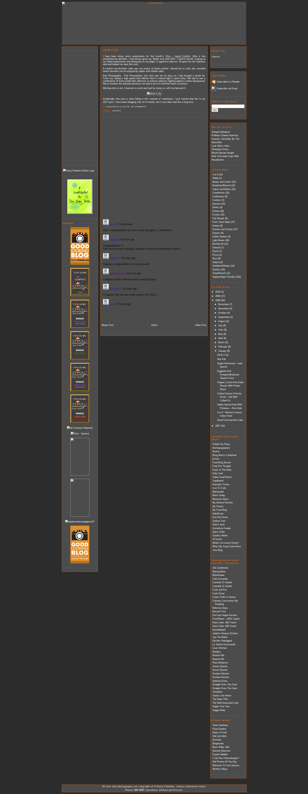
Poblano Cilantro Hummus (225, 135)
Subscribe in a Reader (228, 81)
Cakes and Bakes (221, 189)
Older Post (200, 325)
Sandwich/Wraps (221, 265)
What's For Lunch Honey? (225, 543)
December (223, 304)
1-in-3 (215, 174)
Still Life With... (220, 736)
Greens (216, 233)
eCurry (215, 458)
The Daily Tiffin (220, 699)
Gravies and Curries (222, 229)
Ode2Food (217, 513)
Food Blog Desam (221, 462)
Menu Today (218, 495)
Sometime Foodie (221, 528)
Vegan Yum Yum (221, 706)
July (220, 325)
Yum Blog (217, 550)
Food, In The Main (221, 469)
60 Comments (138, 107)
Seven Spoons (220, 666)
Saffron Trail (218, 521)
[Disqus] (154, 168)
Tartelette (217, 691)
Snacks (216, 269)
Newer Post (108, 325)
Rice (214, 258)
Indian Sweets (219, 236)
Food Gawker (219, 729)
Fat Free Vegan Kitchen (224, 615)
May (220, 334)
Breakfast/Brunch (221, 185)
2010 (218, 291)
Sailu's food (218, 524)
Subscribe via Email (227, 88)
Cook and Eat (219, 589)
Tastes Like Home (221, 695)
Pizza (215, 255)
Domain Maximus (221, 750)
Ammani (216, 739)
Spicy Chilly (218, 531)
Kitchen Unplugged (222, 640)
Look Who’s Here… (222, 146)
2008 (218, 300)
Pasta (215, 251)
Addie (215, 178)
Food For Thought (221, 466)
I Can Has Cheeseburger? (225, 758)
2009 (218, 296)
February (223, 346)
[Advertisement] (77, 107)
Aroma (215, 451)
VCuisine (217, 539)
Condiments (218, 192)
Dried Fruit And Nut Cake (230, 420)
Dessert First (219, 611)
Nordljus (216, 651)
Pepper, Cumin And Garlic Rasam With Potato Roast (230, 386)
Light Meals (218, 240)
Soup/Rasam (219, 273)
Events (116, 111)
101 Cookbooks (220, 567)
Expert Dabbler (220, 754)
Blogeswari (218, 743)
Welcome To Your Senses (225, 765)
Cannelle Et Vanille (222, 582)
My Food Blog (219, 510)
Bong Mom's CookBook (224, 455)
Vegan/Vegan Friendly (223, 276)
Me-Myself (217, 244)
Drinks (215, 207)
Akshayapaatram (221, 448)
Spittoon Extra (219, 681)
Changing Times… (221, 149)
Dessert (216, 203)
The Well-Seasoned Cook (225, 703)
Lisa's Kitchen (219, 648)
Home (154, 325)
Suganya (216, 56)
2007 (218, 425)
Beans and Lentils (221, 182)
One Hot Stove (220, 517)
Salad (215, 262)
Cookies (216, 200)
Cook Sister (218, 593)
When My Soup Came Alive (226, 546)
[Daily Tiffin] (79, 213)
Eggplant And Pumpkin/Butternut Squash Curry (228, 374)
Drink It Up (110, 50)
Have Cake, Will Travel (224, 622)
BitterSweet (218, 575)
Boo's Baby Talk (220, 747)
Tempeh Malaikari (221, 132)
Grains (215, 225)
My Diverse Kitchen (222, 502)
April (221, 338)
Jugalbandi (218, 480)
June (221, 329)
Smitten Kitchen (220, 673)
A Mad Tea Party (221, 444)
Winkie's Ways (220, 769)
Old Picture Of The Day (224, 761)
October (222, 312)
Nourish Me (218, 655)
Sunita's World (219, 535)
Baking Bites (219, 571)
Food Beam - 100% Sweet (226, 618)
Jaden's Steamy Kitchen (225, 633)
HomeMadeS (219, 629)
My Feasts (218, 506)
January (222, 351)
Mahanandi (218, 491)
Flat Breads (218, 218)
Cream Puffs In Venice (224, 597)
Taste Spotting (219, 725)
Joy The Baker (220, 637)
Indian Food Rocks (222, 477)
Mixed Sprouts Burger (223, 152)
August (222, 321)
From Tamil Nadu (221, 222)
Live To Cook (219, 488)
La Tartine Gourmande (223, 644)
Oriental (216, 247)
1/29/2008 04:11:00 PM (117, 107)
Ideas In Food (219, 732)
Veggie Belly (218, 710)
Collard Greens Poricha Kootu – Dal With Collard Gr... (229, 397)
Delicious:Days (220, 608)
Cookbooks (218, 196)
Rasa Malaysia (220, 662)
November (223, 308)
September (224, 317)
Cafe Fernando (220, 579)
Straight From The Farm (224, 684)
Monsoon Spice (220, 499)
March (221, 342)
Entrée (215, 211)
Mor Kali (221, 359)
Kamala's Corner (220, 484)
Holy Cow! (217, 473)
